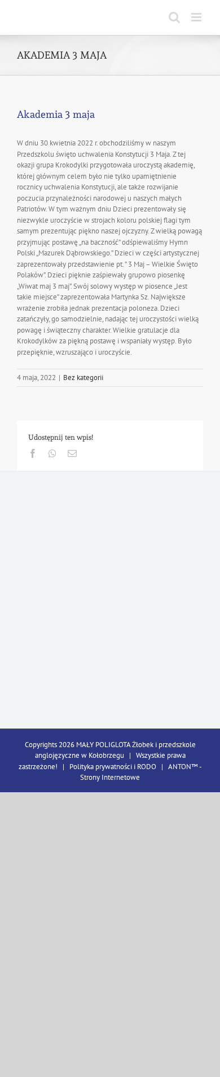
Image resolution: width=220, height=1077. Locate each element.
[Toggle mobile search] (174, 17)
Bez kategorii (83, 377)
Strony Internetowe (110, 777)
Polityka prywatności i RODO (112, 766)
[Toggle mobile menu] (197, 17)
